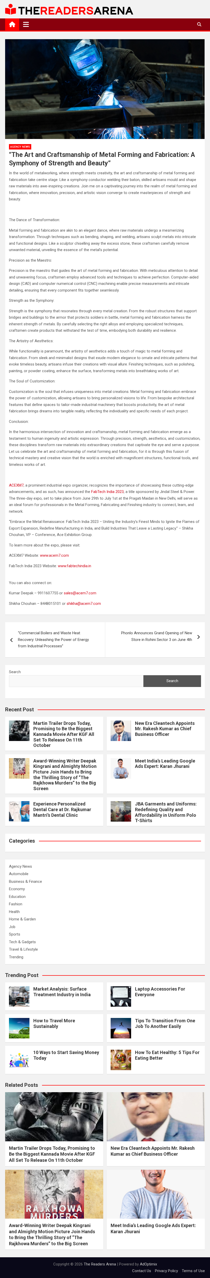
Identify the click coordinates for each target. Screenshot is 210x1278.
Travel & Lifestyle (23, 949)
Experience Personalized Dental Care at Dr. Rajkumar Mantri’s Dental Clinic (62, 809)
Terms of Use (193, 1271)
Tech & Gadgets (22, 942)
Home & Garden (22, 919)
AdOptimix (148, 1264)
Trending (16, 957)
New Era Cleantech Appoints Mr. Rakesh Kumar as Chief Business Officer (165, 729)
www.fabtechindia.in (74, 566)
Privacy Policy (166, 1271)
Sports (14, 934)
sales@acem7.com (80, 593)
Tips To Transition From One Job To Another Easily (165, 1023)
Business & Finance (25, 881)
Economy (17, 889)
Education (17, 896)
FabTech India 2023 (107, 491)
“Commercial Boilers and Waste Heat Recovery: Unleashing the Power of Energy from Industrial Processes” (53, 639)
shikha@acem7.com (84, 603)
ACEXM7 (16, 485)
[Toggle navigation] (26, 24)
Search (15, 672)
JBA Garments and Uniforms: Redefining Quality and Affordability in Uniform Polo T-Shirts (166, 812)
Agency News (20, 146)
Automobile (18, 874)
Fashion (15, 904)
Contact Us (141, 1271)
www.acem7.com (54, 555)
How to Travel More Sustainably (54, 1023)
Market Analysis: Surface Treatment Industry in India (62, 991)
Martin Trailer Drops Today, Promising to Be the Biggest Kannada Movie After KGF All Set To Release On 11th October (63, 734)
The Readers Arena (100, 1264)
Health (14, 911)
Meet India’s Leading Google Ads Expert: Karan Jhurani (165, 763)
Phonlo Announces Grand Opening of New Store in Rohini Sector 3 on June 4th (156, 636)
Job (12, 927)
